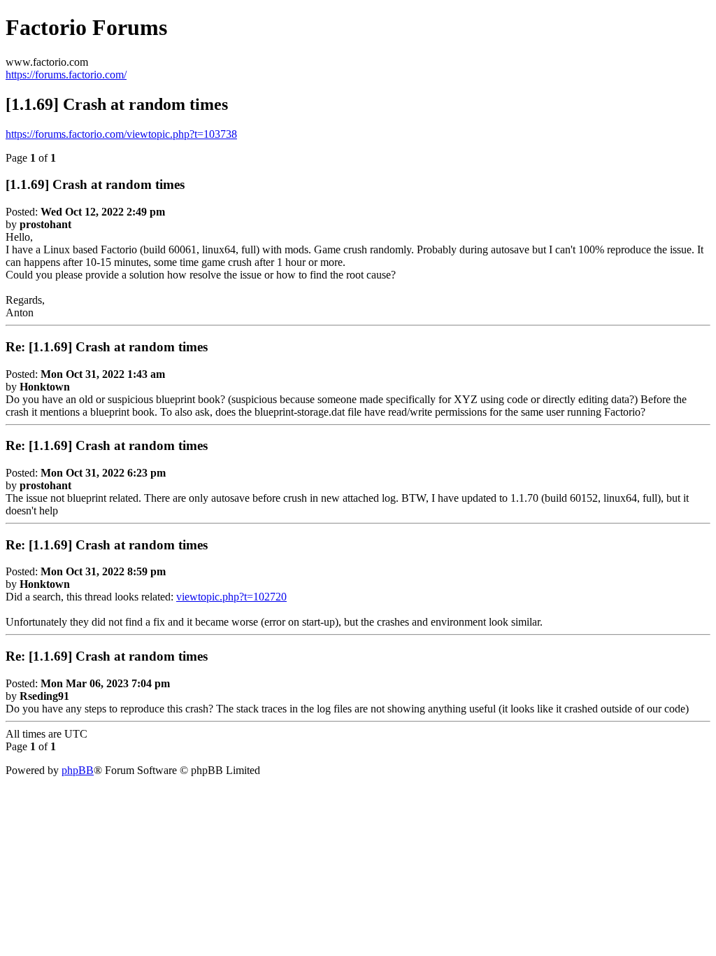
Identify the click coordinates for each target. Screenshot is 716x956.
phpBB (78, 770)
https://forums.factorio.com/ (66, 74)
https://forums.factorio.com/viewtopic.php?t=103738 (121, 134)
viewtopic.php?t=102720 (231, 597)
